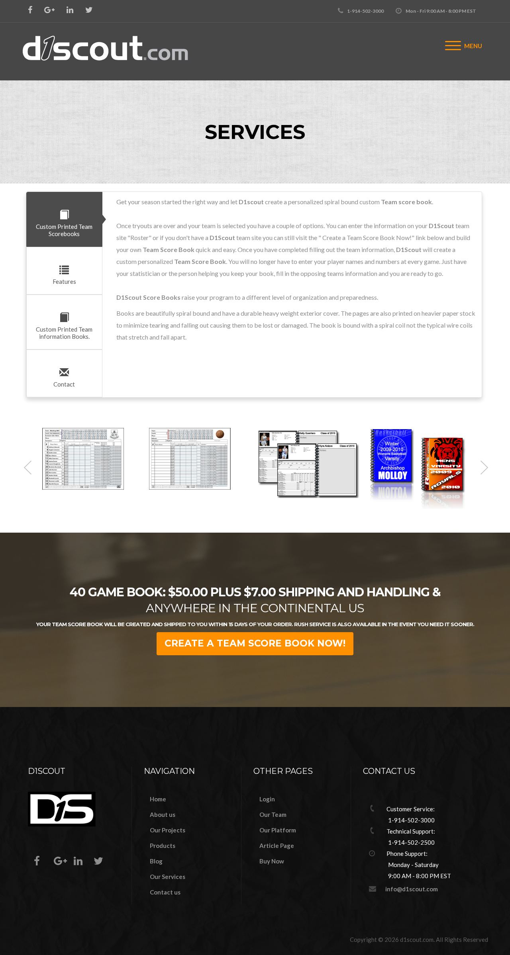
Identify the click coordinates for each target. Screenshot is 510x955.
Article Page (276, 845)
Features (64, 281)
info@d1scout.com (411, 889)
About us (162, 814)
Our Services (167, 876)
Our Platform (277, 830)
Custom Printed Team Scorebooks (64, 230)
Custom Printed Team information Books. (64, 333)
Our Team (272, 814)
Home (158, 799)
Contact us (165, 892)
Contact (64, 384)
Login (267, 799)
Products (162, 845)
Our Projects (167, 830)
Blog (156, 861)
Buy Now (271, 861)
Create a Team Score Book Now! (255, 643)
